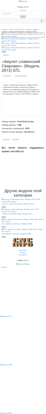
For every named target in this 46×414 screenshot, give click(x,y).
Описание (7, 76)
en (24, 10)
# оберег (16, 139)
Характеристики (20, 76)
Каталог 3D (13, 29)
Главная (5, 29)
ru (21, 10)
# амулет (6, 139)
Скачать (6, 55)
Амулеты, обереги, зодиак (28, 29)
